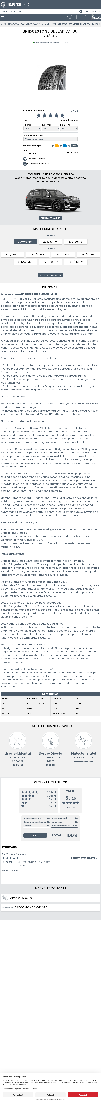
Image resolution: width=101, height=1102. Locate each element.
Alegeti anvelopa (30, 23)
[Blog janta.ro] (96, 17)
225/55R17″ (76, 262)
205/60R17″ (38, 254)
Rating (35, 835)
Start (4, 23)
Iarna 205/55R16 (20, 898)
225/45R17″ (25, 262)
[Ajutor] (87, 17)
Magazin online (11, 11)
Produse (14, 23)
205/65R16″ (75, 241)
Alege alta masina (50, 218)
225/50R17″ (50, 262)
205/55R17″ (12, 254)
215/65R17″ (88, 254)
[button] (78, 17)
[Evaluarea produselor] (50, 116)
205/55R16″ (25, 241)
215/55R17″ (63, 254)
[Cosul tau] (69, 17)
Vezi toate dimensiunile (50, 275)
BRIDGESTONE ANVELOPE (31, 907)
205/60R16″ (50, 241)
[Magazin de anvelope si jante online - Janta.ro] (50, 4)
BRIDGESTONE (49, 23)
